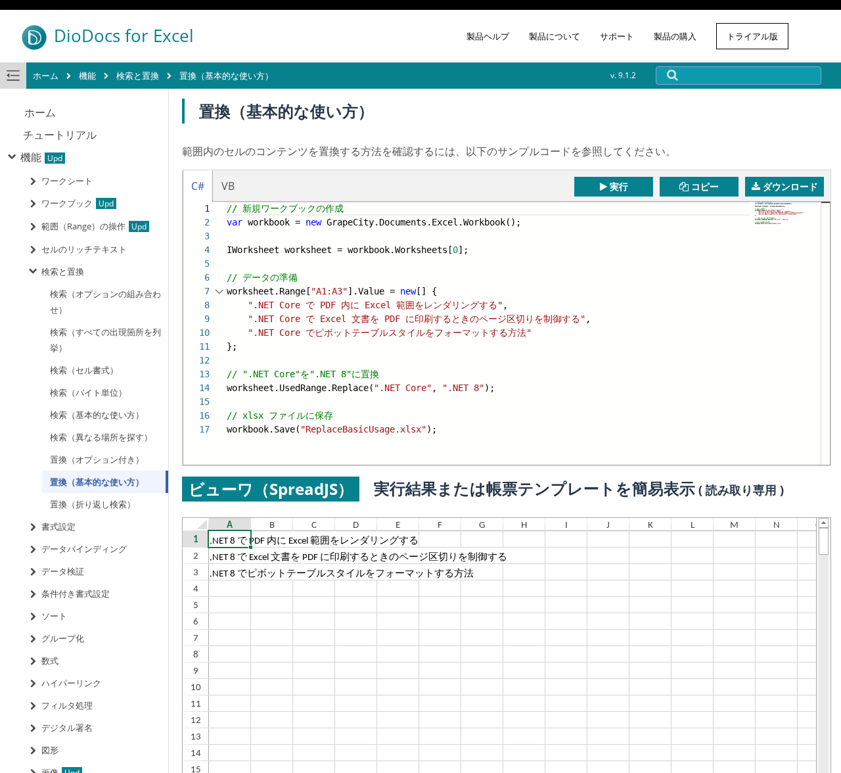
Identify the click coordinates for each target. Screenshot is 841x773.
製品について (554, 36)
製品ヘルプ (487, 36)
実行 (619, 186)
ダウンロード (790, 186)
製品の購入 (675, 36)
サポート (617, 36)
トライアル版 (752, 36)
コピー (705, 186)
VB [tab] (228, 186)
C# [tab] (197, 186)
